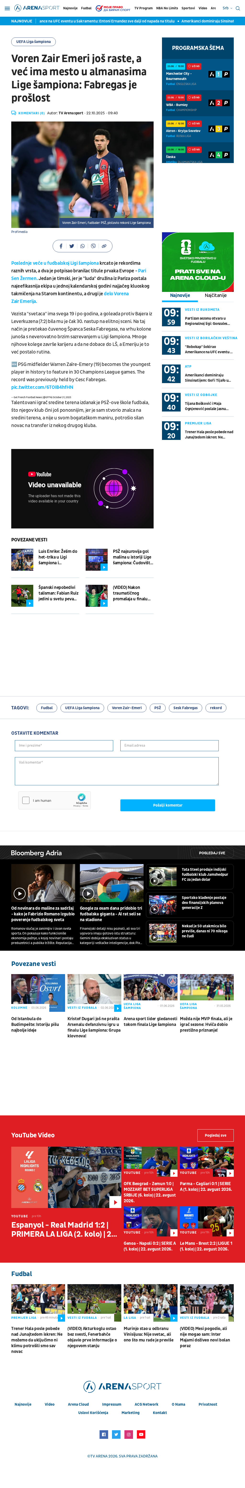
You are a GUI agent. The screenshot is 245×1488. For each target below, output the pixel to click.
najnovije (23, 1404)
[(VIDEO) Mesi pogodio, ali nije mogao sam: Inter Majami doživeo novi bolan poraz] (207, 1303)
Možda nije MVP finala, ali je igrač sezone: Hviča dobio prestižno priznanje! (206, 1024)
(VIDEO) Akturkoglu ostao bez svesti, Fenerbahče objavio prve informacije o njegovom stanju (92, 1337)
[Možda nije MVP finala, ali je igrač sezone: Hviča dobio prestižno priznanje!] (207, 993)
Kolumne (19, 1008)
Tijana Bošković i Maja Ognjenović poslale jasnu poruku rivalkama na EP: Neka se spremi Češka (205, 406)
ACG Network (146, 1404)
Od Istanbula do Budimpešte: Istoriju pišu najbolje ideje (35, 1024)
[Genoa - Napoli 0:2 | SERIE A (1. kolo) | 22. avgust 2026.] (151, 1221)
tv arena (99, 1456)
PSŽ (157, 708)
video (50, 1404)
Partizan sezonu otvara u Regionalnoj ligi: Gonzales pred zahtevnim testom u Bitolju (206, 321)
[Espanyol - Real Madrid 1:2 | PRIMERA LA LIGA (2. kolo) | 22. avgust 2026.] (66, 1177)
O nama (178, 1404)
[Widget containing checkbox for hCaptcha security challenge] (54, 800)
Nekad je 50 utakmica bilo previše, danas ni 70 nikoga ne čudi (205, 931)
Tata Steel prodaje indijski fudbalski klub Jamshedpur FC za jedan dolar (205, 874)
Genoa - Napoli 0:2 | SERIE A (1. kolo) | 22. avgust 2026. (150, 1246)
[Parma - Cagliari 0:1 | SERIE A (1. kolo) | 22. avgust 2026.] (207, 1162)
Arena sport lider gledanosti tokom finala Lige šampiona (150, 1021)
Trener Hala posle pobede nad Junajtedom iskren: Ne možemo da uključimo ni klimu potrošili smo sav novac (209, 435)
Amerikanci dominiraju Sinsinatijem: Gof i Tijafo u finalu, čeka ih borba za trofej (209, 378)
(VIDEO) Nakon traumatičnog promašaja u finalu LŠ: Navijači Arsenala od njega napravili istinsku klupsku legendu (132, 593)
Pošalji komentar (168, 805)
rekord (216, 708)
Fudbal (86, 8)
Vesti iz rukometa (202, 310)
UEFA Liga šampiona (33, 41)
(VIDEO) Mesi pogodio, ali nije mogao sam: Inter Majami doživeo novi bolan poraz (205, 1337)
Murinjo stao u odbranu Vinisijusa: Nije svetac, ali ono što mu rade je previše (148, 1334)
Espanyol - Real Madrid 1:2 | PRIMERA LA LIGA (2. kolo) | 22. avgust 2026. (64, 1230)
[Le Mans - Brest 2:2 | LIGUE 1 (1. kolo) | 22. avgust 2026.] (207, 1221)
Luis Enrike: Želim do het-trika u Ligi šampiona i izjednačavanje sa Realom (58, 557)
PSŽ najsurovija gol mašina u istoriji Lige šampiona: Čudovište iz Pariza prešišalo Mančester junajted (132, 557)
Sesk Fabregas (185, 708)
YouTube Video (33, 1135)
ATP (188, 366)
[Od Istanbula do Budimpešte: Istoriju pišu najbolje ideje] (38, 993)
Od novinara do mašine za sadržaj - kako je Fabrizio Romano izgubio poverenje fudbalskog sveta (43, 914)
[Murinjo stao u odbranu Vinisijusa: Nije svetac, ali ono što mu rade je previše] (151, 1303)
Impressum (111, 1404)
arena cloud (78, 1404)
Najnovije (70, 8)
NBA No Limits (167, 8)
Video (203, 8)
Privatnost (208, 1404)
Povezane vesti (29, 540)
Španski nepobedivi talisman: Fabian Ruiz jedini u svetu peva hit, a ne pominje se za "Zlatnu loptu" (58, 593)
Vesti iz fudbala (82, 1008)
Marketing (130, 1412)
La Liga (130, 1318)
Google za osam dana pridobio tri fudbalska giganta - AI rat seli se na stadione (111, 914)
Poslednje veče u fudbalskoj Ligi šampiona (55, 263)
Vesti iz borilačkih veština (211, 338)
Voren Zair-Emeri (127, 708)
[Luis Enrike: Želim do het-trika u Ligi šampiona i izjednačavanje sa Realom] (22, 560)
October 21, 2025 (62, 397)
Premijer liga (198, 423)
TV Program (143, 8)
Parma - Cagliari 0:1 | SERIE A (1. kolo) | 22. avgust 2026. (206, 1186)
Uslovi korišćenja (93, 1412)
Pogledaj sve (212, 853)
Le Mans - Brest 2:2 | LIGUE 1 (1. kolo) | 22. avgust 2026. (206, 1246)
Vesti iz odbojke (201, 395)
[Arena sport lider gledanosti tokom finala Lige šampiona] (151, 993)
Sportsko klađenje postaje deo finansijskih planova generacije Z (204, 902)
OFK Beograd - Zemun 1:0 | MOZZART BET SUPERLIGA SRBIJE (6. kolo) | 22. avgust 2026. (150, 1192)
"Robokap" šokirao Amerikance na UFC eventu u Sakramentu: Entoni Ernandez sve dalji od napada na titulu (208, 349)
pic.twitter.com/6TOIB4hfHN (42, 387)
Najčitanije (216, 295)
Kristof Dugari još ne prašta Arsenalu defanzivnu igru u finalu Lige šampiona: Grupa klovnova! (94, 1027)
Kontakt (160, 1412)
